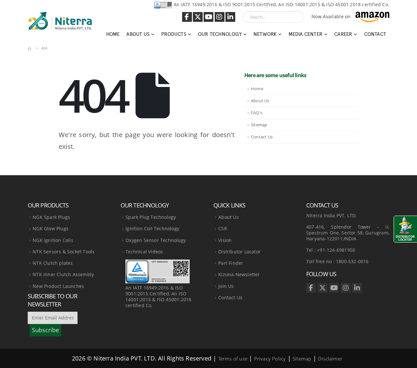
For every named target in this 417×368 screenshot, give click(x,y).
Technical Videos (144, 251)
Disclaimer (330, 358)
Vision (225, 240)
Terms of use (232, 358)
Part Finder (230, 263)
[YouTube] (208, 17)
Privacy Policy (270, 358)
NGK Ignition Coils (53, 240)
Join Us (226, 286)
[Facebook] (187, 17)
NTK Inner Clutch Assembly (63, 274)
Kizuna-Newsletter (239, 274)
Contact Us (262, 137)
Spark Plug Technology (150, 217)
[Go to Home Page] (30, 48)
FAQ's (256, 113)
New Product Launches (58, 286)
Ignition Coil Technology (152, 228)
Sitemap (259, 125)
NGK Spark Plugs (51, 217)
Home (113, 34)
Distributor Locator (239, 251)
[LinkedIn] (230, 17)
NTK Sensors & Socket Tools (63, 251)
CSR (222, 228)
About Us (260, 101)
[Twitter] (198, 17)
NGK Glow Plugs (50, 228)
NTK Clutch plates (53, 263)
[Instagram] (219, 17)
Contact (375, 34)
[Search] (296, 16)
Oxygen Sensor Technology (155, 240)
